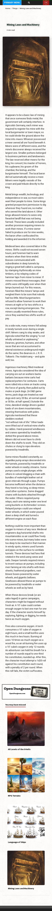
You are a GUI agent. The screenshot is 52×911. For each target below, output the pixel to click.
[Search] (29, 2)
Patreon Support (46, 2)
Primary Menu (12, 2)
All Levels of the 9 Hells (26, 729)
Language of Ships (26, 821)
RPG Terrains (26, 775)
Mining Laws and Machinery (26, 868)
